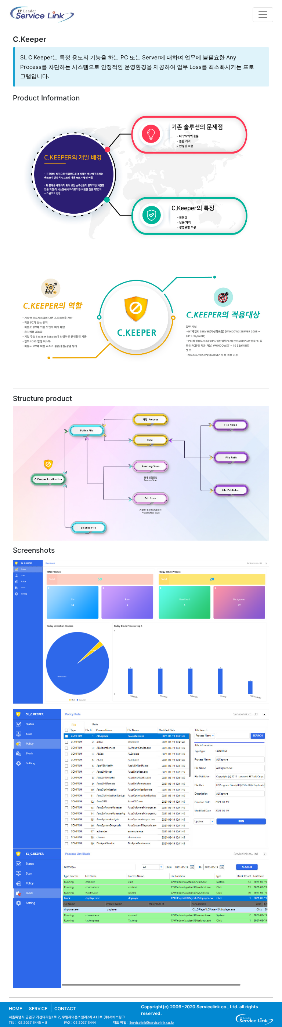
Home (15, 1008)
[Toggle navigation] (263, 14)
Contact (65, 1008)
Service (38, 1008)
